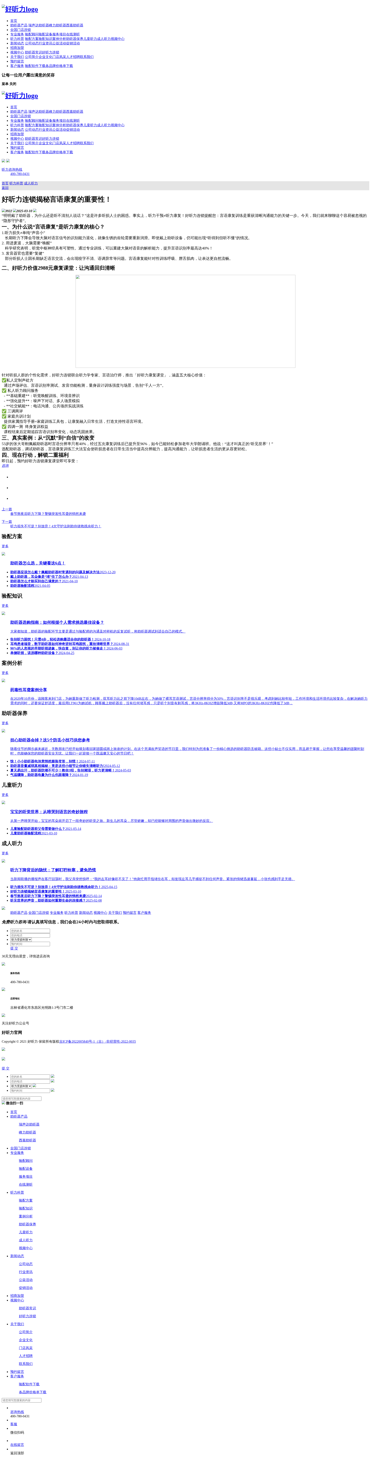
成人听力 (104, 39)
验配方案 (32, 39)
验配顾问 (32, 34)
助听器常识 (33, 52)
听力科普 (17, 39)
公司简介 (32, 57)
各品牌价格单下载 (59, 66)
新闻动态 (17, 43)
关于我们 (17, 57)
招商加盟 (17, 48)
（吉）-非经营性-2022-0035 (115, 1041)
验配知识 (45, 39)
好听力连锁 (50, 52)
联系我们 (87, 57)
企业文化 (45, 57)
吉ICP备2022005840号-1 (77, 1041)
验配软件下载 (35, 66)
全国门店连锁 (20, 30)
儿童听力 (90, 39)
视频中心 (118, 39)
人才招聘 (73, 57)
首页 (13, 21)
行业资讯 (45, 43)
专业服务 (17, 34)
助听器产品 (18, 25)
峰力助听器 (57, 25)
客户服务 (17, 66)
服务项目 (59, 34)
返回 (5, 188)
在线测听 (73, 34)
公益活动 (59, 43)
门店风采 (59, 57)
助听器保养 (74, 39)
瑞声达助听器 (38, 25)
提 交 (14, 948)
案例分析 (59, 39)
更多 (5, 546)
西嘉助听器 (74, 25)
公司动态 (32, 43)
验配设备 (45, 34)
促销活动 (73, 43)
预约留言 (17, 61)
